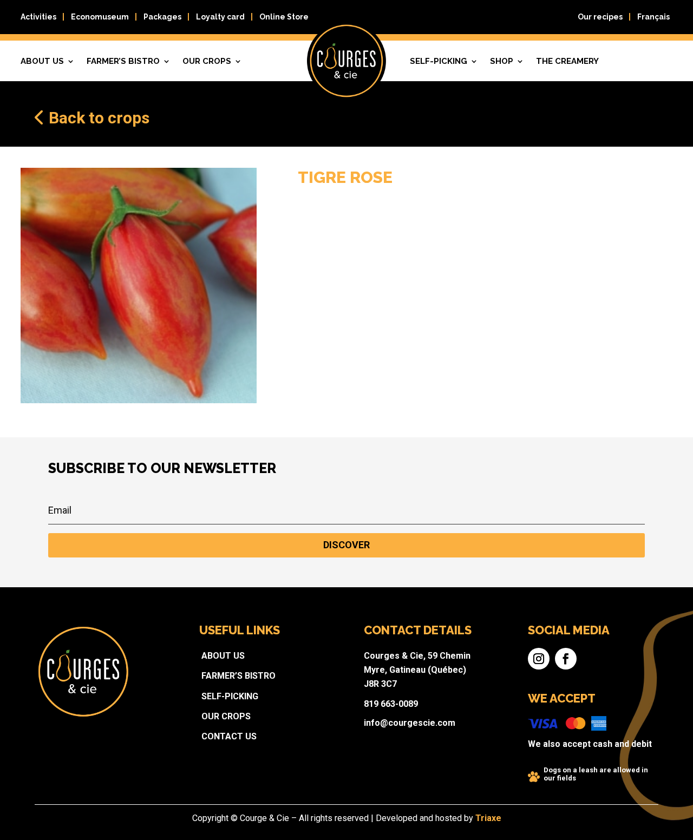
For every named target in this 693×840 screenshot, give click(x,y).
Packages (162, 16)
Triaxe (488, 818)
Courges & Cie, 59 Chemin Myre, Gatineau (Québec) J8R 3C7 (417, 670)
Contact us (229, 736)
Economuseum (100, 16)
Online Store (284, 16)
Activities (38, 16)
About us (223, 656)
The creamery (567, 61)
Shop (501, 61)
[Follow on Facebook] (566, 659)
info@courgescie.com (409, 723)
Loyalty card (220, 16)
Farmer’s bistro (123, 61)
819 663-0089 (391, 704)
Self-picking (438, 61)
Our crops (206, 61)
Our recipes (600, 16)
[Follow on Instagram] (539, 659)
